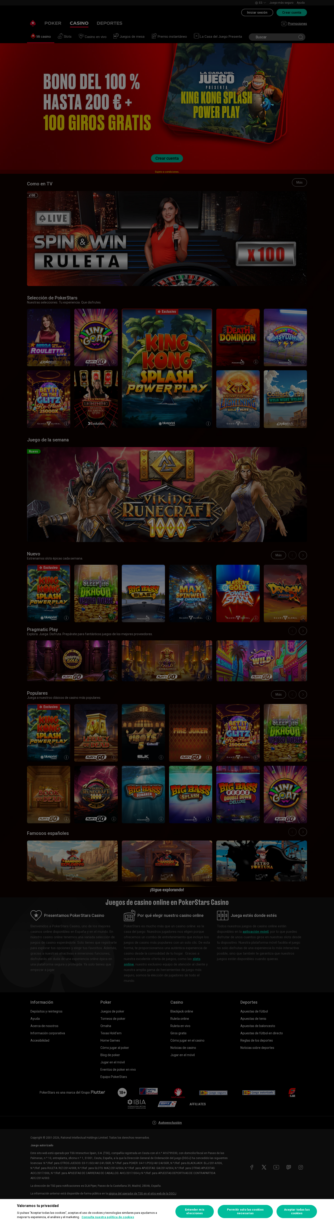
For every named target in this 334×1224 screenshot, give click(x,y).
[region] (167, 1211)
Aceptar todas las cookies (297, 1211)
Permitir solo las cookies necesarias (245, 1211)
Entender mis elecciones (194, 1211)
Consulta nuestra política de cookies (108, 1217)
